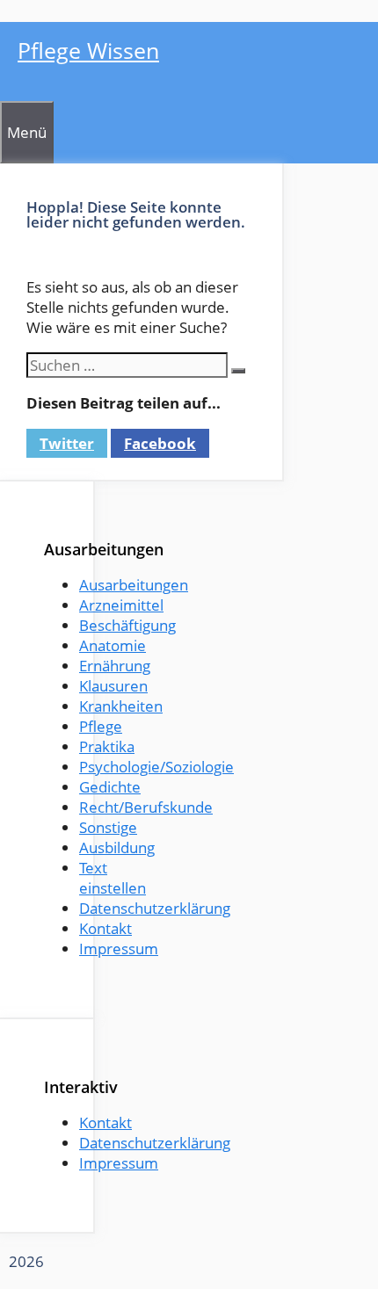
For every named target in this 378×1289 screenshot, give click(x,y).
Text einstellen (112, 878)
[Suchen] (238, 370)
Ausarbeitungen (133, 585)
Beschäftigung (127, 625)
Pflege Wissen (88, 50)
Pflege (100, 726)
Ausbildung (117, 847)
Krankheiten (121, 706)
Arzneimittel (121, 605)
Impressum (118, 948)
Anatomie (112, 645)
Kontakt (105, 928)
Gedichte (110, 787)
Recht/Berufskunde (146, 807)
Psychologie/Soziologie (156, 767)
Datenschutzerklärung (154, 908)
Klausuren (113, 686)
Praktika (106, 746)
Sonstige (108, 827)
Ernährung (114, 665)
